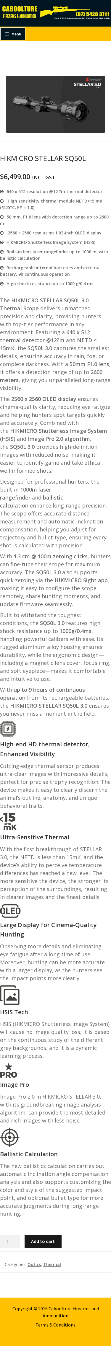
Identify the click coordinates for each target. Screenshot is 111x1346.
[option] (55, 105)
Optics (34, 1264)
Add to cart (43, 1241)
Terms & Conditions (55, 1325)
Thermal (52, 1264)
